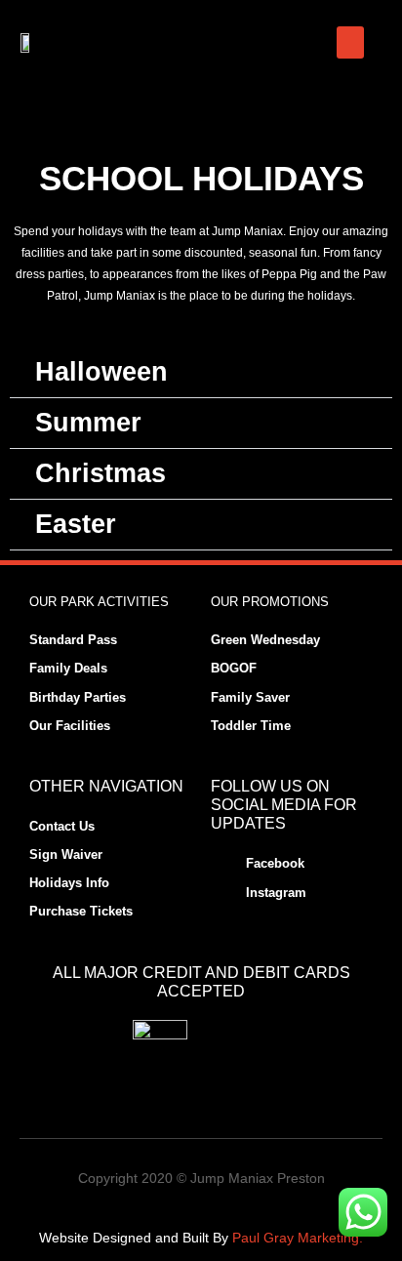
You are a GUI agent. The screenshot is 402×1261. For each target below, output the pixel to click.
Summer (88, 422)
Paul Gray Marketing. (297, 1238)
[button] (350, 42)
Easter (75, 524)
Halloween (101, 371)
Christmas (100, 473)
